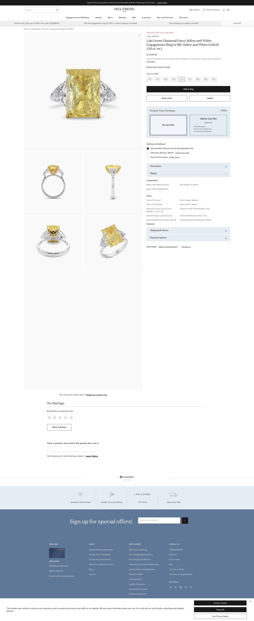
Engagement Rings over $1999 (61, 29)
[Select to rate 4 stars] (65, 417)
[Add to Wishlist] (139, 35)
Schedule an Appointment (180, 574)
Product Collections (138, 594)
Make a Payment (56, 571)
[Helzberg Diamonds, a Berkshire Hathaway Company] (124, 10)
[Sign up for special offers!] (185, 520)
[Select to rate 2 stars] (54, 417)
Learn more (162, 3)
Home (26, 29)
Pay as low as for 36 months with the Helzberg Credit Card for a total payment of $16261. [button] (184, 60)
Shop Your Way (174, 502)
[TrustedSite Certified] (127, 478)
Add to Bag (188, 89)
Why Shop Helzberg (138, 550)
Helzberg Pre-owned (138, 589)
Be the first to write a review (158, 67)
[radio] (150, 79)
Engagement (35, 29)
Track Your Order (176, 569)
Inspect (210, 98)
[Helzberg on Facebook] (170, 587)
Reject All (220, 610)
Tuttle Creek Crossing (213, 10)
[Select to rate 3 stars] (60, 417)
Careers (92, 574)
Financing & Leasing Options (62, 576)
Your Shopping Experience (141, 555)
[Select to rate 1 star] (49, 417)
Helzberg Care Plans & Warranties (144, 564)
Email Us (173, 555)
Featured (45, 29)
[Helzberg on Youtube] (190, 587)
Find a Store (174, 560)
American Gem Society (81, 502)
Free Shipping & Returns (140, 560)
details (224, 110)
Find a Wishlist (135, 579)
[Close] (250, 601)
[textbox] (71, 449)
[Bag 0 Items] (228, 10)
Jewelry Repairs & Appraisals (142, 569)
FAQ (171, 564)
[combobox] (42, 10)
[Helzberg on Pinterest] (180, 587)
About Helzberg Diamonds (101, 550)
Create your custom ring (96, 395)
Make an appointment (168, 247)
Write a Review (59, 427)
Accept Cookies (220, 603)
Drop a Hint (167, 98)
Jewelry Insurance (137, 584)
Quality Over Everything (111, 502)
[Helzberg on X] (175, 587)
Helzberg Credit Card (58, 566)
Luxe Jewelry (153, 36)
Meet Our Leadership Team (101, 564)
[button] (196, 10)
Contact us (186, 247)
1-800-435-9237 (176, 550)
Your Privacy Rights (220, 616)
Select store (174, 157)
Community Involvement (100, 560)
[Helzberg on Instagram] (185, 587)
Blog (91, 569)
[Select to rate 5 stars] (71, 417)
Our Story (142, 502)
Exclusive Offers (136, 574)
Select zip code (182, 153)
